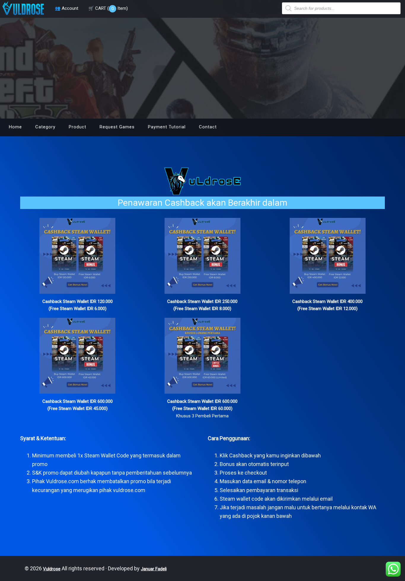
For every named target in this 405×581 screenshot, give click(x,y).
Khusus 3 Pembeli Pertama (202, 409)
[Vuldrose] (23, 16)
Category (45, 127)
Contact (208, 127)
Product (77, 127)
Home (15, 127)
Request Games (117, 127)
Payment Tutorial (167, 127)
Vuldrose (51, 569)
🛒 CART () (108, 8)
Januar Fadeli (154, 569)
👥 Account (66, 8)
